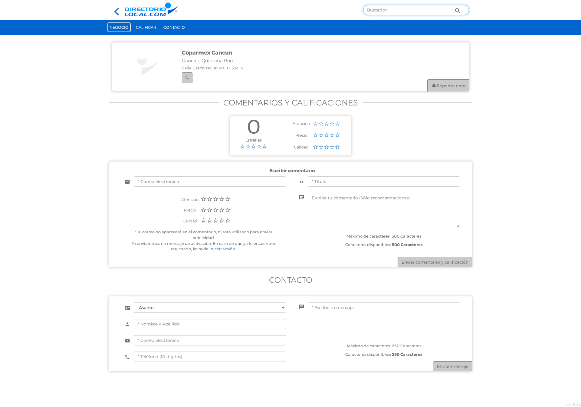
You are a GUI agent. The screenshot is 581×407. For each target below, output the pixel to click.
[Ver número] (187, 77)
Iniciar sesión (222, 248)
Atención (301, 123)
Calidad (301, 147)
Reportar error (451, 85)
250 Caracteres (407, 354)
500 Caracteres (407, 244)
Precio (301, 135)
